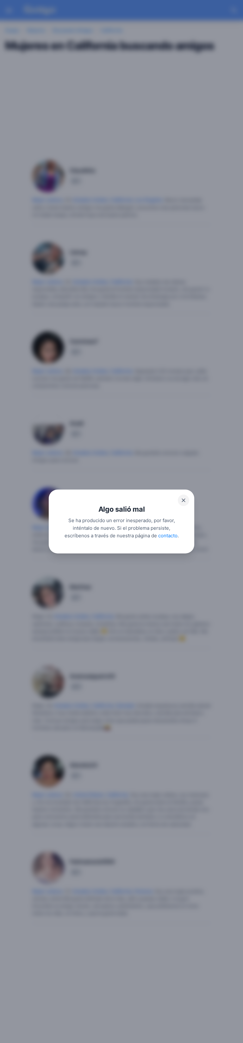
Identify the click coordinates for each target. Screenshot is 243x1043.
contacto (168, 536)
